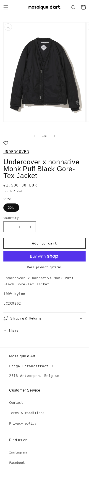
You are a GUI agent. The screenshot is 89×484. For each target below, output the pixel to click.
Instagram (18, 452)
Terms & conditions (26, 413)
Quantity (11, 218)
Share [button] (13, 330)
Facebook (17, 463)
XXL (11, 207)
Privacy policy (23, 423)
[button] (6, 7)
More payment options (44, 267)
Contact (16, 402)
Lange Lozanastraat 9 (31, 366)
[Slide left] (34, 136)
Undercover (16, 152)
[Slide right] (55, 136)
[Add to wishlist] (5, 143)
